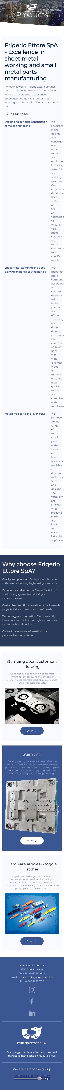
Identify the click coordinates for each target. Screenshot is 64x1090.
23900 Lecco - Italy (32, 969)
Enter (30, 730)
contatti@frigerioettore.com (36, 977)
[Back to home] (32, 7)
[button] (3, 7)
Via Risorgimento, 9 (32, 965)
